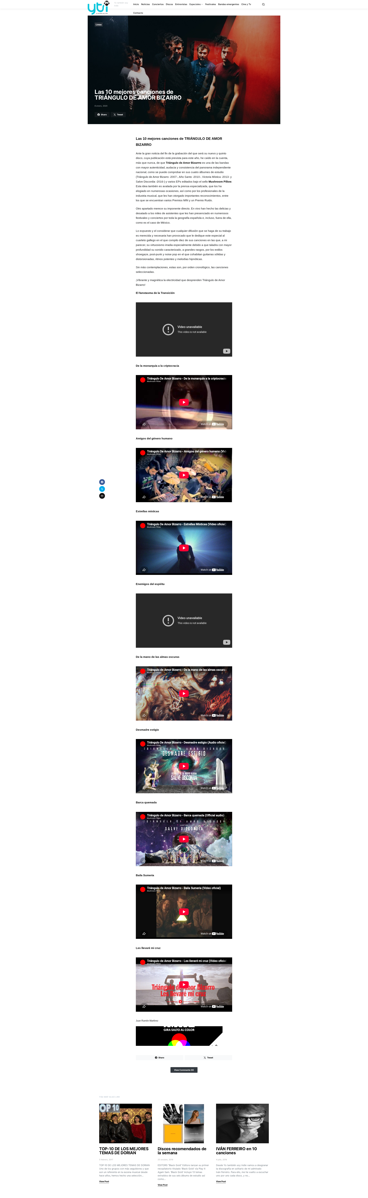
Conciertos (158, 4)
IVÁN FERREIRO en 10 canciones (236, 1150)
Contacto (138, 13)
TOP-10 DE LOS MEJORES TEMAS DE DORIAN (123, 1150)
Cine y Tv (246, 4)
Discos (169, 4)
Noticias (145, 4)
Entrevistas (181, 4)
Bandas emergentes (228, 4)
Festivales (210, 4)
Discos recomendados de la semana (182, 1150)
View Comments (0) (184, 1070)
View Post (104, 1181)
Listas (99, 24)
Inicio (136, 4)
